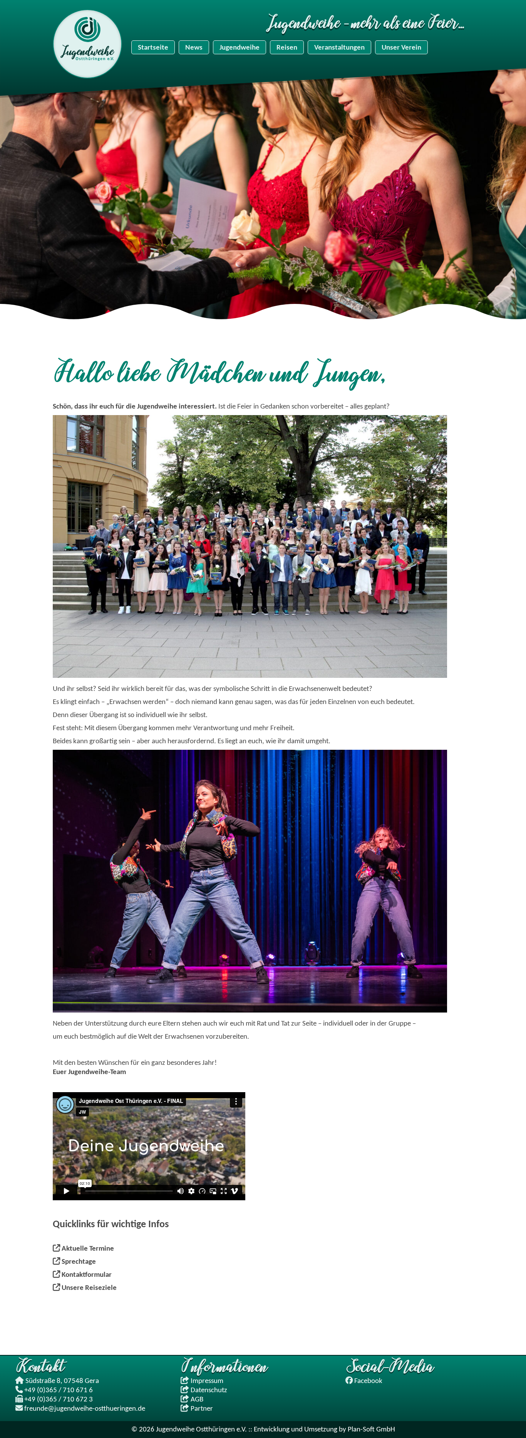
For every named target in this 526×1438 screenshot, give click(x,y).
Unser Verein (401, 48)
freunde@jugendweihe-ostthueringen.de (84, 1409)
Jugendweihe (239, 48)
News (194, 48)
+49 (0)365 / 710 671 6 (58, 1390)
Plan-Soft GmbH (371, 1429)
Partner (201, 1409)
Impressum (206, 1381)
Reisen (286, 48)
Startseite (153, 48)
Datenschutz (208, 1390)
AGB (196, 1399)
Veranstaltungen (339, 48)
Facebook (368, 1381)
